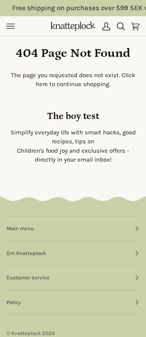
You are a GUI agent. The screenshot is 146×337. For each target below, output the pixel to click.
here (42, 84)
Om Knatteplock (26, 253)
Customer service (27, 277)
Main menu (20, 228)
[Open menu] (13, 26)
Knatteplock (26, 333)
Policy (13, 302)
